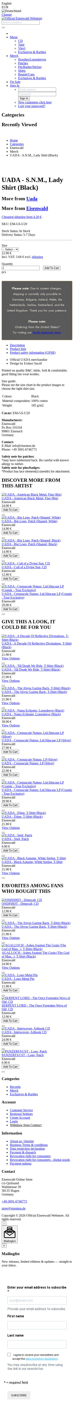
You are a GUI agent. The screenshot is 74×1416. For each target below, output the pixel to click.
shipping (37, 257)
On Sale (15, 82)
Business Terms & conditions (29, 1145)
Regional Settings (21, 1114)
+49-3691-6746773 (14, 1201)
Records (15, 1087)
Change (7, 14)
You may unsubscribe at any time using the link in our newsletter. (35, 1367)
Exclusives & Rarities (32, 52)
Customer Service (21, 1110)
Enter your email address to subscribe (36, 1289)
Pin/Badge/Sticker (30, 67)
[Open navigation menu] (3, 27)
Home (14, 140)
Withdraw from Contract (26, 1125)
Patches (23, 63)
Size (4, 245)
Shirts (21, 70)
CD (20, 41)
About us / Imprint (22, 1141)
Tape (21, 44)
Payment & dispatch (23, 1152)
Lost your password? (31, 106)
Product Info (18, 349)
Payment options (20, 1163)
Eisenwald (37, 208)
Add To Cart (52, 268)
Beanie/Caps (26, 74)
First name (15, 1316)
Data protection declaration (27, 1148)
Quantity (7, 264)
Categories (17, 144)
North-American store (47, 332)
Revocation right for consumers (30, 1156)
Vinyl (21, 48)
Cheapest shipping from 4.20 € (22, 217)
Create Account (20, 1117)
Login (14, 1121)
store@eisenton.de (13, 1208)
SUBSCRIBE (19, 1395)
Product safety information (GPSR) (33, 352)
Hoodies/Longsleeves (32, 59)
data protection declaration (41, 1358)
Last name (15, 1335)
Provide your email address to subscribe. (36, 1309)
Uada (31, 198)
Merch (14, 56)
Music (14, 37)
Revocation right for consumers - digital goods (40, 1160)
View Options (11, 658)
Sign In (14, 85)
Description (17, 345)
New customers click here (35, 102)
